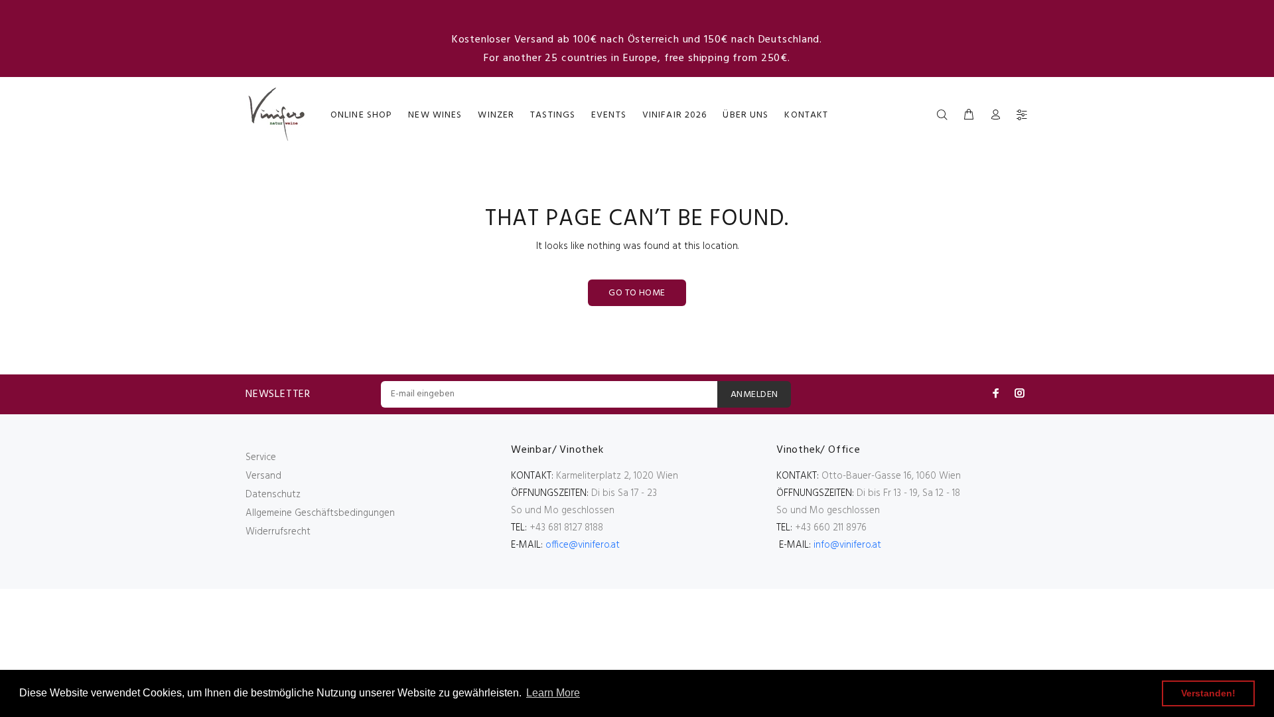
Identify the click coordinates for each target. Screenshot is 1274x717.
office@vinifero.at (582, 545)
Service (261, 457)
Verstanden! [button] (1208, 693)
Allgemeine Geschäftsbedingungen (320, 513)
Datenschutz (273, 495)
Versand (263, 476)
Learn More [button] (553, 692)
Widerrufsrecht (278, 532)
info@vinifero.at (847, 545)
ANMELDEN (754, 394)
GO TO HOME (636, 293)
